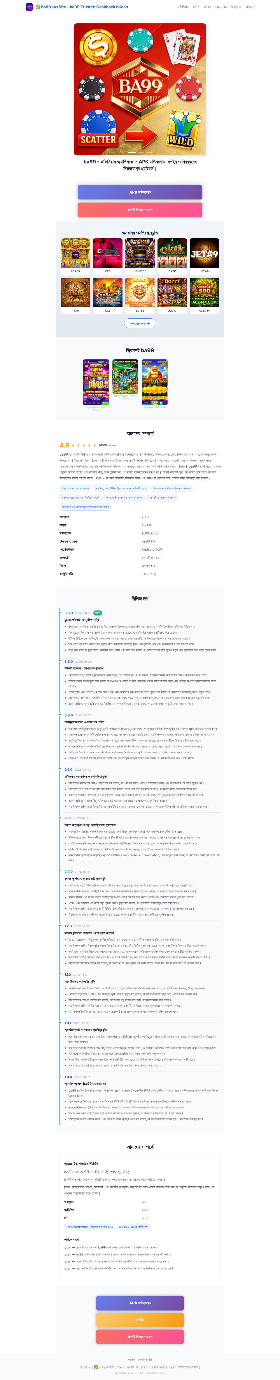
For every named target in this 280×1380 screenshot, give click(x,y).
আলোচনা (250, 7)
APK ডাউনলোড (140, 192)
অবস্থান (236, 7)
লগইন (207, 7)
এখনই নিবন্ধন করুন (140, 209)
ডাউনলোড (221, 7)
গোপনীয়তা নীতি (145, 1359)
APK (196, 7)
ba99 (64, 454)
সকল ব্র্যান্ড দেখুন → (140, 323)
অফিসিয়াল (183, 7)
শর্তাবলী (131, 1359)
